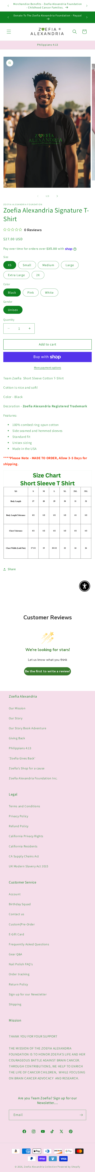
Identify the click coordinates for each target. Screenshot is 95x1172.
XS (9, 265)
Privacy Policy (18, 816)
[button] (9, 32)
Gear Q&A (15, 954)
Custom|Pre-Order (22, 924)
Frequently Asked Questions (29, 944)
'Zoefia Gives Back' (22, 758)
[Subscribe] (81, 1115)
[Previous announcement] (8, 6)
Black (12, 292)
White (49, 292)
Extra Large (16, 275)
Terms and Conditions (24, 806)
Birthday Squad (20, 904)
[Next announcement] (87, 6)
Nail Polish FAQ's (21, 964)
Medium (48, 265)
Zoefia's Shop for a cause (27, 768)
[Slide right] (57, 196)
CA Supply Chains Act (24, 856)
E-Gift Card (16, 934)
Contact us (16, 914)
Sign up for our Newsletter (28, 994)
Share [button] (12, 569)
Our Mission (17, 708)
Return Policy (18, 984)
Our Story (15, 718)
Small (27, 265)
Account (15, 894)
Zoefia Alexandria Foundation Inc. (33, 778)
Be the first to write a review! (47, 671)
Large (70, 265)
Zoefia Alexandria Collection (40, 1166)
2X (38, 275)
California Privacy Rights (26, 836)
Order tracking (19, 974)
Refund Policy (18, 826)
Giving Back (17, 738)
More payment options (47, 367)
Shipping (15, 1004)
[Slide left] (38, 196)
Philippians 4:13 (20, 748)
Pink (30, 292)
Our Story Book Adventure (27, 728)
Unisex (13, 310)
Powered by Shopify (68, 1166)
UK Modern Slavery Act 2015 (28, 866)
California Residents (23, 846)
